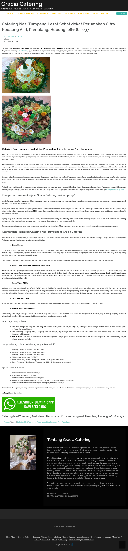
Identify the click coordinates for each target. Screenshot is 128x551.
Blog (95, 13)
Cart (13, 537)
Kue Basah (84, 13)
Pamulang (66, 422)
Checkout (36, 537)
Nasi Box (57, 13)
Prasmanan (43, 13)
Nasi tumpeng (23, 51)
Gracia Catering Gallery (51, 537)
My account (106, 537)
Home (10, 13)
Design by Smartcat (63, 545)
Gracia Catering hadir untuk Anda (76, 537)
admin (20, 36)
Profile (104, 13)
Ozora (37, 540)
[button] (112, 14)
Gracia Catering (21, 4)
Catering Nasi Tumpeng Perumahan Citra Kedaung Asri (39, 422)
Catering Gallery (25, 13)
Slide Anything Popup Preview (81, 540)
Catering (7, 422)
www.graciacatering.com (115, 189)
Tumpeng (70, 13)
